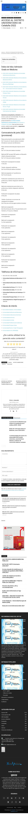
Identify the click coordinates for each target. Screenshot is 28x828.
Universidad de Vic (10, 330)
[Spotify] (16, 13)
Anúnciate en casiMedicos (7, 697)
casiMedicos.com (14, 811)
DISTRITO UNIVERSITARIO (18, 362)
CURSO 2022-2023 (17, 17)
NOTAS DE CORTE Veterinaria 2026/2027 (11, 565)
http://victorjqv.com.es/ (14, 402)
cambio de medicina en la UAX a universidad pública (11, 576)
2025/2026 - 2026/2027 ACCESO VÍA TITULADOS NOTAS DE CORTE (13, 596)
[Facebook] (12, 13)
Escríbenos (3, 701)
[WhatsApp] (12, 31)
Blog (15, 807)
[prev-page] (2, 446)
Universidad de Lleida (8, 320)
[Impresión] (22, 31)
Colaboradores (4, 699)
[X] (23, 13)
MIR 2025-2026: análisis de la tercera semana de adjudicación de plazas (13, 512)
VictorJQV (13, 810)
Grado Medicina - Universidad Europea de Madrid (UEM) (14, 601)
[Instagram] (14, 13)
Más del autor (17, 418)
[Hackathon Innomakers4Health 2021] (12, 677)
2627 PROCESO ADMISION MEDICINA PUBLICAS (13, 560)
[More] (26, 31)
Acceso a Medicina (15, 15)
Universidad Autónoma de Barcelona (12, 312)
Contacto (19, 807)
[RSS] (19, 798)
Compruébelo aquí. (9, 741)
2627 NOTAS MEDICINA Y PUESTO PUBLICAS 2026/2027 (12, 581)
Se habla (4, 556)
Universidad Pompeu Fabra (10, 325)
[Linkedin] (16, 31)
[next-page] (5, 446)
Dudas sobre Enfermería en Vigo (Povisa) (11, 591)
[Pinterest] (9, 31)
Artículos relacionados (7, 418)
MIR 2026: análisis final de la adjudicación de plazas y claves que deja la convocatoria (14, 506)
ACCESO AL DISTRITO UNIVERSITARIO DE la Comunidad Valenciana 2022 (21, 383)
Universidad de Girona (8, 317)
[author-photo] (14, 398)
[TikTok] (21, 13)
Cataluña (10, 362)
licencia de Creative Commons (12, 779)
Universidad (9, 364)
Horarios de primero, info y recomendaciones (10, 586)
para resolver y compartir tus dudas (12, 122)
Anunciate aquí (10, 807)
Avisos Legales (6, 691)
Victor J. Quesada (6, 27)
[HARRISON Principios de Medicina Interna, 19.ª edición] (12, 684)
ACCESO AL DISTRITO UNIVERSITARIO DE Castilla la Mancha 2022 (7, 383)
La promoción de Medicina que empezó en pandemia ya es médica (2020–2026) (17, 423)
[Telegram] (19, 13)
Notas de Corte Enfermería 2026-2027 (13, 606)
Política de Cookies (7, 693)
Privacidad (5, 695)
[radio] (8, 344)
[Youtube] (25, 13)
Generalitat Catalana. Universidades (12, 309)
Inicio (2, 15)
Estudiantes (7, 15)
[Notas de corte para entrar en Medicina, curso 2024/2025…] (5, 430)
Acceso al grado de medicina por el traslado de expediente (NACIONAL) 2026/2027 (12, 570)
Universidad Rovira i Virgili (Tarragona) (13, 328)
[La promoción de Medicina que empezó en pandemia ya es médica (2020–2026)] (5, 423)
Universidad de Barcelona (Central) (12, 315)
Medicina (4, 364)
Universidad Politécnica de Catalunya (12, 322)
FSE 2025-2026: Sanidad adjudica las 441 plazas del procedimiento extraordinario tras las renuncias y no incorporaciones (14, 500)
